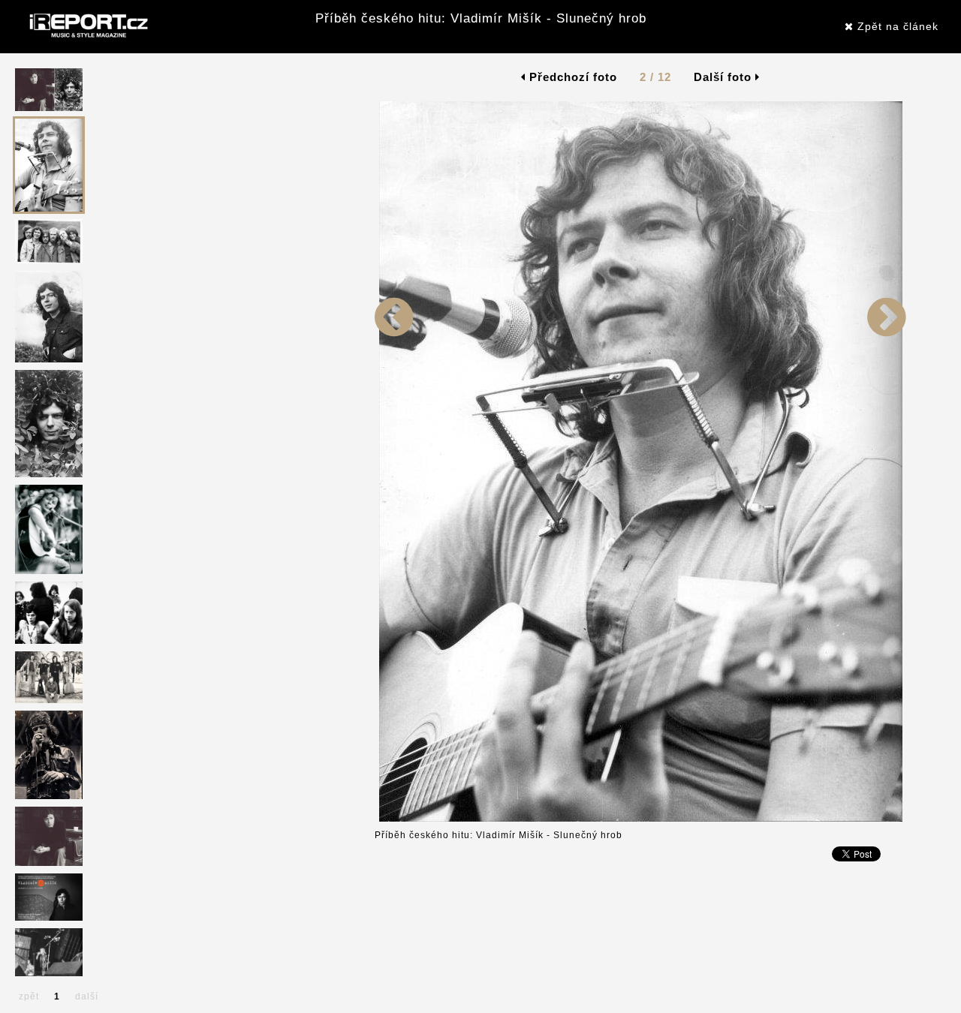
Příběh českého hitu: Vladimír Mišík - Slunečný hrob (480, 18)
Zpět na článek (896, 26)
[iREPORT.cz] (87, 26)
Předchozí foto (571, 77)
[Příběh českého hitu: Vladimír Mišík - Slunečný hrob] (394, 530)
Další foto (724, 77)
